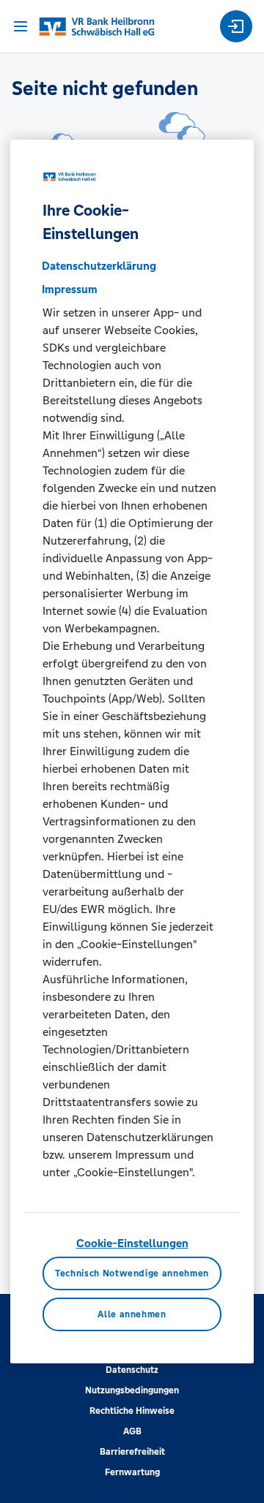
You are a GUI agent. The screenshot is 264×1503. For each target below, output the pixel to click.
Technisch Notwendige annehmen (132, 1273)
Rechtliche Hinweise (132, 1411)
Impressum (70, 289)
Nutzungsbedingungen (132, 1390)
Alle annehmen (132, 1314)
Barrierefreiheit (132, 1452)
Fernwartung (132, 1472)
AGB (132, 1431)
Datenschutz (132, 1370)
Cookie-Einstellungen (132, 1243)
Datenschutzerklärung (99, 266)
